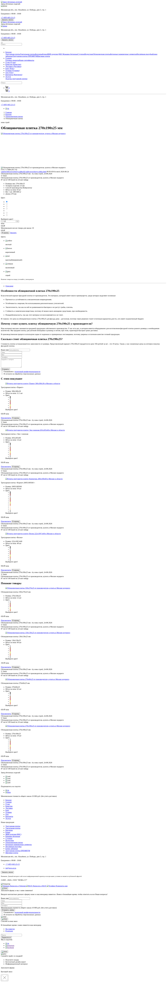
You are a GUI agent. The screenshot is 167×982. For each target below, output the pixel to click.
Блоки (44, 54)
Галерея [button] (8, 58)
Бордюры (38, 54)
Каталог (8, 800)
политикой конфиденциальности (27, 372)
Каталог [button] (8, 52)
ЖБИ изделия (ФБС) (55, 54)
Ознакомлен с (22, 372)
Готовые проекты (12, 60)
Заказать (13, 233)
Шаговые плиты (43, 56)
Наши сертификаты (26, 60)
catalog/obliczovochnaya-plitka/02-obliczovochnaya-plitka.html (23, 172)
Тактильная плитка (27, 54)
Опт (9, 73)
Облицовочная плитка (101, 54)
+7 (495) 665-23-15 (8, 17)
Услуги (8, 818)
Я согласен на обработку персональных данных (22, 374)
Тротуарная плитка (12, 54)
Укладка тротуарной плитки (16, 79)
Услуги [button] (8, 77)
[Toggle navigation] (2, 42)
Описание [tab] (9, 286)
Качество (13, 64)
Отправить (5, 369)
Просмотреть (6, 418)
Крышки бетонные (70, 54)
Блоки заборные (11, 849)
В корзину (5, 233)
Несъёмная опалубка (145, 54)
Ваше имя (5, 350)
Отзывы (12, 70)
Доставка (13, 66)
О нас (10, 62)
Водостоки (89, 54)
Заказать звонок (7, 20)
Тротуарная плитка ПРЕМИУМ (25, 56)
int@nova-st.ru (10, 868)
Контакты (13, 75)
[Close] (4, 888)
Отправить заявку (8, 910)
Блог (9, 68)
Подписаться (6, 937)
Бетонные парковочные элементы (123, 54)
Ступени (81, 54)
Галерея (8, 802)
